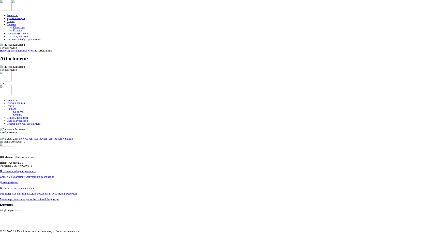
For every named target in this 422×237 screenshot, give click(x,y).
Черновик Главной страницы (22, 50)
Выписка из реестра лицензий (17, 188)
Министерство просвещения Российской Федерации (29, 199)
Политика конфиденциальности (18, 171)
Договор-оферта (9, 182)
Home (3, 50)
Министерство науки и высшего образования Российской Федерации (39, 193)
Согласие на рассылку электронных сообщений (27, 176)
